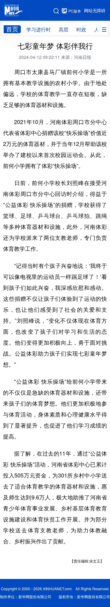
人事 (99, 29)
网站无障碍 (94, 11)
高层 (63, 29)
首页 (12, 29)
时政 (81, 29)
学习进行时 (38, 29)
